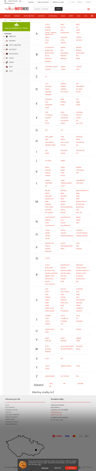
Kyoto (63, 175)
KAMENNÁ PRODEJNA (57, 405)
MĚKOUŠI (12, 36)
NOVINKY (12, 41)
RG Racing (79, 276)
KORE (62, 173)
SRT (62, 308)
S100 (46, 289)
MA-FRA (47, 190)
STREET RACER (49, 311)
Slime (47, 303)
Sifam (47, 300)
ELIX (77, 99)
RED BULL (64, 268)
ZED (77, 376)
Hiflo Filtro (65, 142)
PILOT (78, 243)
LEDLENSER (48, 183)
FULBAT (63, 123)
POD (77, 246)
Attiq (62, 40)
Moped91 (48, 204)
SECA (77, 292)
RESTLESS (64, 276)
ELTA (46, 102)
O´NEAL (47, 230)
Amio (78, 33)
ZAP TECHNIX (65, 376)
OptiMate (79, 230)
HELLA (78, 139)
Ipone (47, 153)
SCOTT (47, 292)
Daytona (48, 86)
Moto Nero (49, 207)
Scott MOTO (65, 292)
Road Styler (80, 279)
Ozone (47, 238)
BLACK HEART (80, 53)
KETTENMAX (80, 170)
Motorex (48, 210)
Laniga (47, 180)
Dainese (63, 83)
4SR (50, 386)
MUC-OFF (79, 212)
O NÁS (7, 405)
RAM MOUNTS (65, 265)
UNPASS (78, 329)
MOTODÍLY (13, 49)
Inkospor (64, 150)
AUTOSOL (79, 40)
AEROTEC (48, 30)
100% (50, 383)
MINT (62, 199)
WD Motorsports (67, 349)
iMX (46, 150)
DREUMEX (48, 92)
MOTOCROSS (13, 54)
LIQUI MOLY (80, 183)
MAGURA (63, 190)
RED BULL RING (65, 273)
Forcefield (64, 118)
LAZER (62, 180)
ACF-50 (63, 27)
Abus (62, 24)
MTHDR (63, 212)
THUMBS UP (64, 318)
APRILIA (47, 37)
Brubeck (48, 61)
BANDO (63, 47)
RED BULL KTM (49, 270)
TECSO (63, 315)
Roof (62, 281)
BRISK (78, 58)
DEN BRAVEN (80, 86)
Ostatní (63, 233)
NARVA (78, 217)
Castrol (48, 69)
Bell (62, 50)
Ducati (78, 92)
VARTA (63, 338)
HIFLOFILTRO (80, 142)
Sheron (47, 297)
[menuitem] (7, 15)
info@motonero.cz (56, 412)
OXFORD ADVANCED (67, 236)
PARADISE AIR (49, 243)
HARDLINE (79, 137)
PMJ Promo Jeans (66, 246)
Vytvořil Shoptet (87, 467)
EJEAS (62, 99)
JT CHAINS (48, 160)
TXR (62, 324)
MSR (77, 210)
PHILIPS (63, 243)
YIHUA (78, 366)
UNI (62, 329)
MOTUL (63, 210)
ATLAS (47, 40)
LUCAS (63, 186)
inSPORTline (80, 150)
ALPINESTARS (65, 33)
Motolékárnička (67, 207)
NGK (62, 220)
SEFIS (46, 294)
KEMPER (78, 167)
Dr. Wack (79, 89)
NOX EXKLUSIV (49, 225)
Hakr (62, 137)
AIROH (78, 30)
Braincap (48, 58)
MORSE (63, 204)
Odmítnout (57, 468)
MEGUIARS (48, 196)
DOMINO (63, 89)
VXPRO (78, 341)
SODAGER (79, 303)
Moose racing (81, 201)
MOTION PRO (80, 204)
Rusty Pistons (50, 284)
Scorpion (79, 289)
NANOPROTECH (65, 217)
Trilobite (79, 321)
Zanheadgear (50, 376)
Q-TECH (47, 258)
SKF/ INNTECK (80, 300)
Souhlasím (72, 468)
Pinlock (48, 246)
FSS (77, 120)
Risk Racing (49, 279)
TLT (77, 318)
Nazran (47, 220)
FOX (46, 120)
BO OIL (47, 56)
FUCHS (47, 123)
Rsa (77, 281)
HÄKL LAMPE (49, 137)
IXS (77, 153)
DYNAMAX (48, 94)
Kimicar (47, 173)
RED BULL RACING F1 (82, 270)
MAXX (62, 193)
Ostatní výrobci (81, 233)
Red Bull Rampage (51, 273)
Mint (78, 199)
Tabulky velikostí (43, 2)
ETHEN (78, 105)
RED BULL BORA (81, 268)
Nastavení (45, 468)
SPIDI (62, 305)
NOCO (47, 223)
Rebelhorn (49, 268)
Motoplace (80, 207)
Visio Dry (48, 341)
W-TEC (47, 346)
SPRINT (78, 305)
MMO (47, 201)
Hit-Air (63, 145)
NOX (77, 223)
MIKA (77, 196)
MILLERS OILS (49, 199)
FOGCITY (78, 115)
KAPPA (47, 167)
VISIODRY (63, 341)
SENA (62, 294)
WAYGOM (48, 349)
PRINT (62, 249)
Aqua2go (64, 37)
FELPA (62, 112)
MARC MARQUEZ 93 (82, 190)
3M (64, 383)
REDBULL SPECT (50, 276)
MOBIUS (63, 201)
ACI (77, 27)
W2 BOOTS (79, 346)
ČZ (46, 77)
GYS (62, 130)
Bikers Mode (49, 53)
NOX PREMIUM (65, 225)
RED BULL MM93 (66, 270)
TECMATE (48, 315)
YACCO (47, 366)
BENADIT (79, 50)
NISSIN (78, 220)
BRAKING (63, 58)
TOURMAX (64, 321)
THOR (47, 318)
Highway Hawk (50, 145)
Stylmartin (65, 311)
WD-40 (78, 349)
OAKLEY (63, 230)
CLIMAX (63, 69)
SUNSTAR (79, 311)
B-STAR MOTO (49, 47)
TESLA (78, 315)
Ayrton (63, 43)
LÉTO (11, 71)
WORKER (48, 352)
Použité (47, 249)
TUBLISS (47, 324)
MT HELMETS (49, 212)
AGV (62, 30)
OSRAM (47, 233)
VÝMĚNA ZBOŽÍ (10, 419)
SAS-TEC (63, 289)
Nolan (63, 223)
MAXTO (47, 193)
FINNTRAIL (79, 112)
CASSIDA (78, 67)
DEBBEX (63, 86)
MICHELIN (64, 196)
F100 (46, 112)
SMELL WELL (64, 303)
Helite (63, 139)
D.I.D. (46, 83)
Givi (46, 130)
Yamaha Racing (66, 366)
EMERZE (63, 102)
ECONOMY (48, 99)
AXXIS (47, 43)
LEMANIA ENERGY (66, 183)
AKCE (11, 67)
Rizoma (63, 279)
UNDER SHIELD (49, 329)
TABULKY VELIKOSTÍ (11, 417)
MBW (77, 193)
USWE (47, 332)
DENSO (47, 89)
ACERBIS (47, 27)
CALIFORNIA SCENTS (51, 67)
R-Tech (47, 265)
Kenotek (48, 170)
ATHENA (78, 37)
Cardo (63, 67)
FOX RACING (64, 120)
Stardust (79, 308)
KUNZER (47, 175)
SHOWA (63, 297)
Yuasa (47, 368)
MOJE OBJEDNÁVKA (11, 424)
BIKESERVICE (65, 53)
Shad (78, 294)
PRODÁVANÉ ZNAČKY (11, 422)
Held (46, 139)
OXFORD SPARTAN (82, 236)
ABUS (78, 24)
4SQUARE (80, 383)
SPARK (47, 305)
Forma (78, 118)
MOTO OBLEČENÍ (15, 45)
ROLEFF (47, 281)
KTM (77, 173)
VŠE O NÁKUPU (10, 407)
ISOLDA (63, 153)
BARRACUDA (49, 50)
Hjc (77, 145)
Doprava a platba (58, 2)
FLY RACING (48, 115)
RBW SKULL (79, 265)
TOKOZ (47, 321)
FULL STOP (79, 123)
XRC (62, 358)
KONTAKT (31, 2)
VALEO (47, 338)
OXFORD (47, 236)
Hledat (58, 9)
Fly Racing (64, 115)
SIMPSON (64, 300)
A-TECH (47, 24)
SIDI (77, 297)
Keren (63, 170)
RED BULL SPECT (81, 273)
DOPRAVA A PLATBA (11, 410)
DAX (77, 83)
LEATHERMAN (80, 180)
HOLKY (11, 58)
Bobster (63, 56)
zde (39, 464)
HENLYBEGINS (49, 142)
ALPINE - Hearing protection (50, 33)
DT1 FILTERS (64, 92)
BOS (77, 56)
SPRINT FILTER (49, 308)
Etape (62, 105)
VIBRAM (78, 338)
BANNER (78, 47)
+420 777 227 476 (56, 414)
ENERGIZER (48, 105)
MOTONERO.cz (55, 407)
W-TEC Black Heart (67, 346)
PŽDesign (48, 251)
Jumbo (63, 160)
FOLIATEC (48, 118)
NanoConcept (50, 217)
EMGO (78, 102)
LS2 (46, 186)
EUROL (47, 107)
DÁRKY (11, 62)
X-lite (47, 358)
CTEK (77, 69)
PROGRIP (79, 249)
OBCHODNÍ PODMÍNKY (12, 414)
